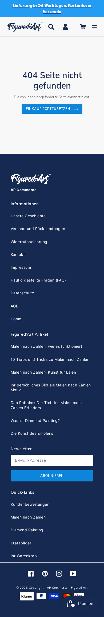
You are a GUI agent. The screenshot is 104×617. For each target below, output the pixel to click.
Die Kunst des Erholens (32, 433)
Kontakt (18, 254)
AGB (14, 306)
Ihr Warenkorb (24, 555)
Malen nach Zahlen (28, 517)
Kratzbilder (21, 543)
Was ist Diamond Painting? (35, 420)
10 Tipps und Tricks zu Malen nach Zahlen (50, 359)
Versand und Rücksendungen (38, 228)
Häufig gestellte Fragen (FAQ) (38, 280)
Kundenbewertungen (30, 504)
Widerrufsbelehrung (29, 241)
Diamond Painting (27, 530)
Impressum (21, 267)
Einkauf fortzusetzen (48, 109)
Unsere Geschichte (28, 215)
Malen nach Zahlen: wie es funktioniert (46, 346)
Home (16, 319)
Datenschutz (22, 293)
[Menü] (95, 27)
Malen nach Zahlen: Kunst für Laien (43, 372)
